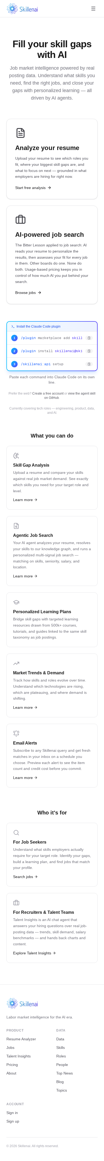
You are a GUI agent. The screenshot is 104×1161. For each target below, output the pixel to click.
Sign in (12, 1113)
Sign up (12, 1121)
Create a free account (47, 393)
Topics (61, 1090)
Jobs (10, 1047)
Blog (60, 1082)
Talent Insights (18, 1056)
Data (60, 1039)
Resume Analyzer (21, 1039)
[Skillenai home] (22, 9)
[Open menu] (93, 8)
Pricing (12, 1064)
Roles (61, 1056)
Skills (60, 1047)
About (11, 1073)
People (62, 1064)
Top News (64, 1073)
